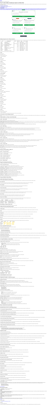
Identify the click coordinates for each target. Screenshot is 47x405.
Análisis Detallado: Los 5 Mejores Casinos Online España (15, 8)
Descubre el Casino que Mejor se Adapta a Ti (24, 8)
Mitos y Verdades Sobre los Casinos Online (19, 9)
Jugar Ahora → (23, 16)
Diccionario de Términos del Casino (41, 9)
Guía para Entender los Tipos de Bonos (39, 8)
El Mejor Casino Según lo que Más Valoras (32, 8)
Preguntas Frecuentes (36, 9)
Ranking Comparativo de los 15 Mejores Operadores (4, 8)
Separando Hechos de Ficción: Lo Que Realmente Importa (29, 9)
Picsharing (1, 0)
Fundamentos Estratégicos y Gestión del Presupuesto (10, 9)
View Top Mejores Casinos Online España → (4, 5)
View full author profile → (2, 386)
